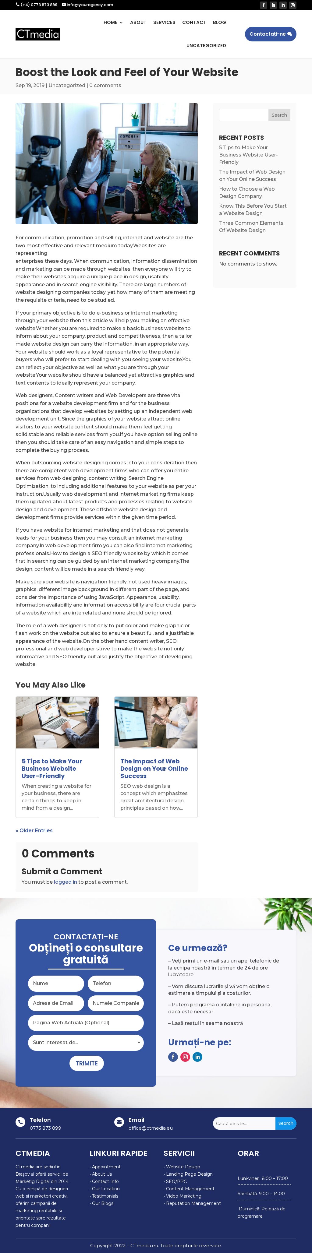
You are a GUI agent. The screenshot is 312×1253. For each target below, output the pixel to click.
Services (164, 22)
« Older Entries (34, 830)
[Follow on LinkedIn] (273, 5)
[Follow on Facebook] (263, 5)
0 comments (105, 85)
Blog (219, 22)
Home (110, 22)
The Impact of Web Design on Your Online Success (154, 768)
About (138, 22)
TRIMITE (87, 1063)
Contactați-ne (268, 33)
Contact (194, 22)
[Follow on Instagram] (292, 5)
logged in (65, 882)
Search (279, 115)
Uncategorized (206, 45)
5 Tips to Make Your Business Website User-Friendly (52, 768)
